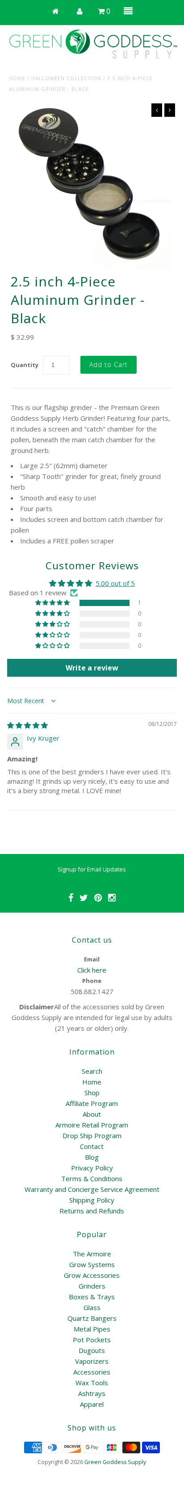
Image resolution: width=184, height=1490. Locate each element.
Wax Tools (91, 1382)
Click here (91, 969)
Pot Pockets (92, 1339)
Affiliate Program (92, 1103)
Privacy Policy (92, 1167)
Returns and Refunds (91, 1210)
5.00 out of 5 (115, 583)
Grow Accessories (92, 1275)
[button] (53, 603)
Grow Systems (92, 1264)
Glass (92, 1307)
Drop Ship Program (92, 1135)
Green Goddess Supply (115, 1462)
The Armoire (92, 1253)
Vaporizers (92, 1361)
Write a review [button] (92, 668)
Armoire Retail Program (91, 1124)
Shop (92, 1092)
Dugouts (92, 1350)
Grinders (92, 1285)
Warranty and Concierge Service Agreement (92, 1189)
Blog (92, 1157)
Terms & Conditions (91, 1178)
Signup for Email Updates (92, 869)
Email (92, 959)
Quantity (24, 365)
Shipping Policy (91, 1199)
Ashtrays (91, 1393)
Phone (91, 981)
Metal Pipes (92, 1328)
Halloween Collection (66, 78)
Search (92, 1071)
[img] (27, 725)
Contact (92, 1146)
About (92, 1114)
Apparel (92, 1404)
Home (17, 78)
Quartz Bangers (92, 1318)
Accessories (91, 1371)
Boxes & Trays (92, 1296)
